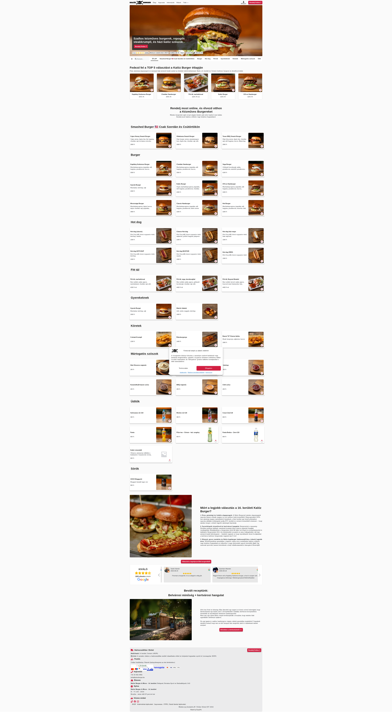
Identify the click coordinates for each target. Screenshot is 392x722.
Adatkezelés (183, 372)
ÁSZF (134, 704)
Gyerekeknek (225, 59)
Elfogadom (208, 368)
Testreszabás (183, 368)
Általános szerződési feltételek (196, 372)
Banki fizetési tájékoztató (177, 704)
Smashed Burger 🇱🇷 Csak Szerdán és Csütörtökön (177, 59)
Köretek (235, 59)
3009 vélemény (140, 576)
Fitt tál (215, 59)
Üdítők (260, 59)
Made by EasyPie (196, 709)
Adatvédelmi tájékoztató (145, 704)
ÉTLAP (154, 59)
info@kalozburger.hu (138, 677)
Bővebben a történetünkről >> (231, 630)
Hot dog (207, 59)
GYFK (165, 704)
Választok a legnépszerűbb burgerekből (196, 561)
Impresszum (208, 372)
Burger (199, 59)
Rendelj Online (254, 2)
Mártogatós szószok (248, 59)
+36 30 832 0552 (136, 675)
